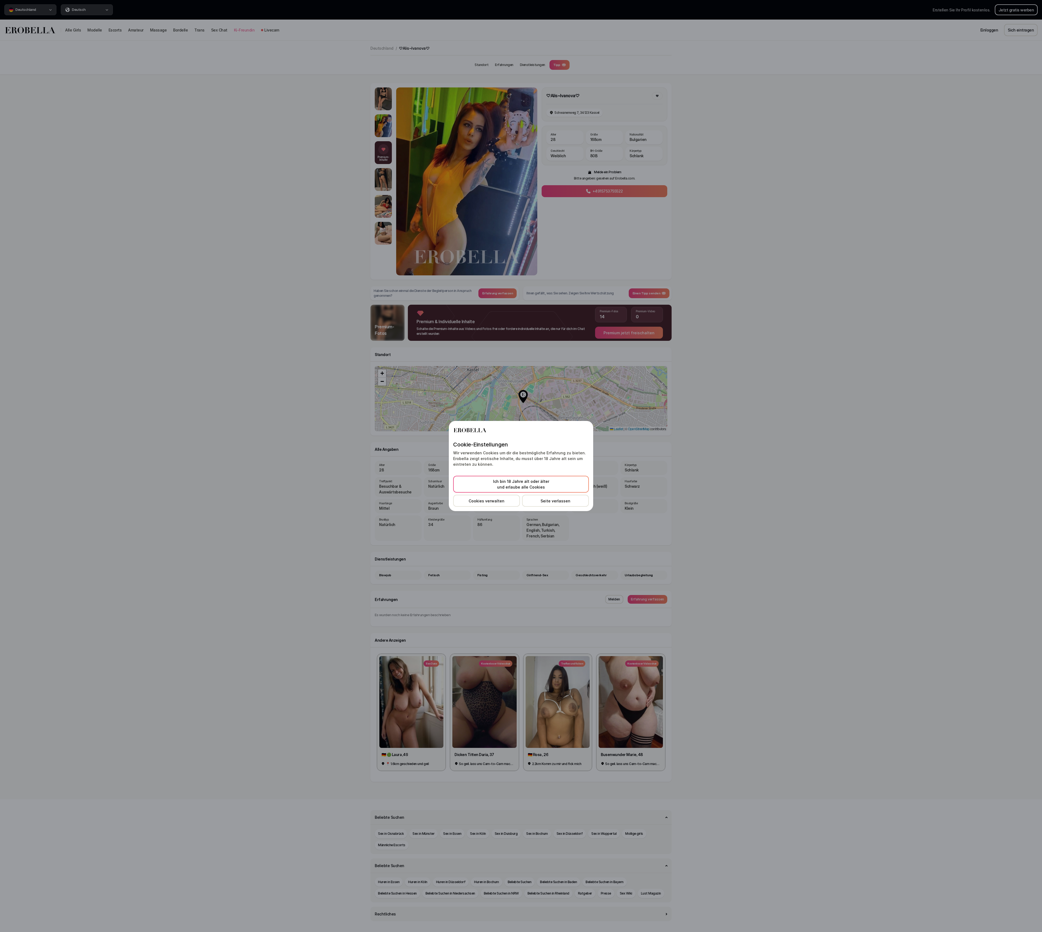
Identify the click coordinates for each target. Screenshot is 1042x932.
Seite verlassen (555, 501)
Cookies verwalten (486, 501)
